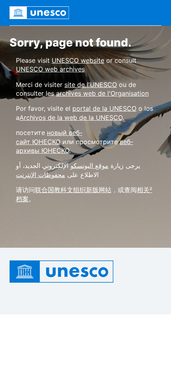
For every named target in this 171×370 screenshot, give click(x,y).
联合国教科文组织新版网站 (73, 190)
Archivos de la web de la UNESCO (70, 117)
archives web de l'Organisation (102, 93)
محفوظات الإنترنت (40, 175)
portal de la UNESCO (104, 108)
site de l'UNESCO (90, 85)
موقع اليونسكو (89, 166)
